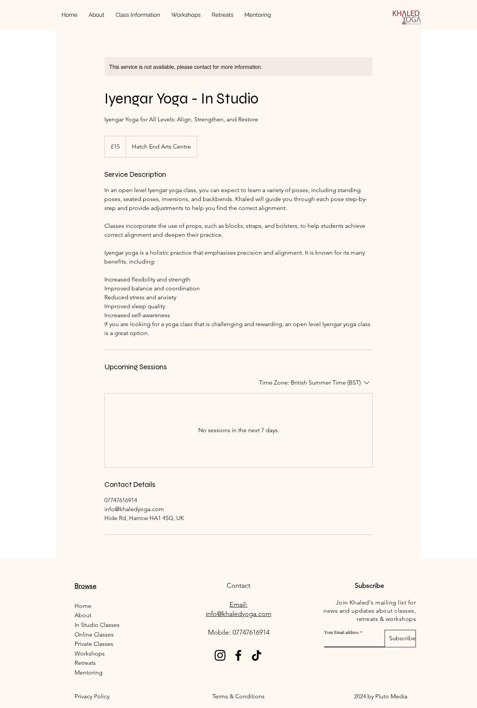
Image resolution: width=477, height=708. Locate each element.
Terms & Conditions (238, 696)
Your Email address (341, 632)
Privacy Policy (93, 696)
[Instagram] (220, 655)
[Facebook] (238, 655)
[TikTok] (256, 655)
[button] (138, 15)
